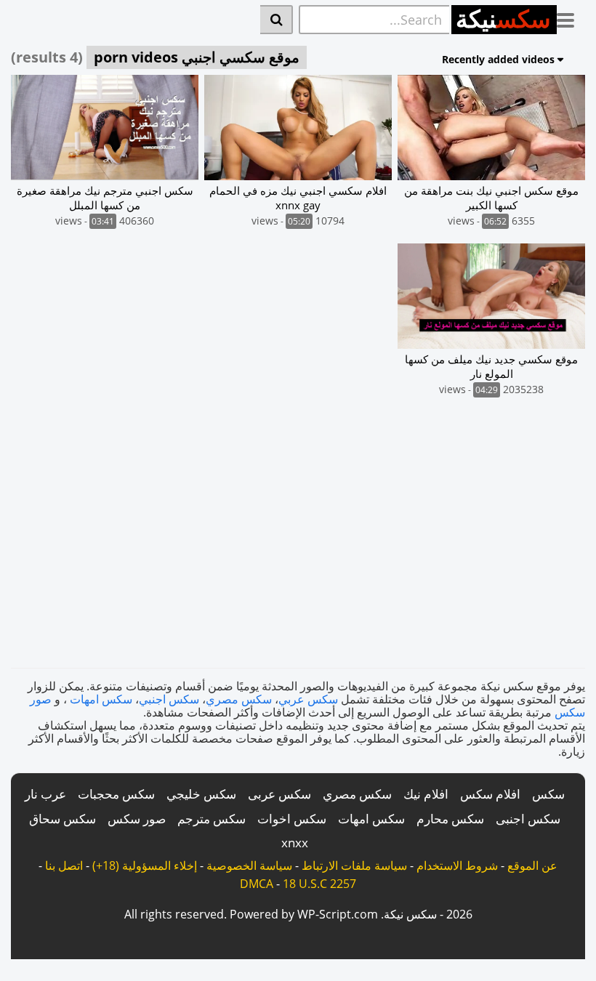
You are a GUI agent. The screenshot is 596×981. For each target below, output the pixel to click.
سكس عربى (279, 794)
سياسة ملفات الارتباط (354, 865)
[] (276, 19)
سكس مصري (239, 699)
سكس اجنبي (169, 699)
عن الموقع (532, 865)
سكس (548, 794)
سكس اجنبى (528, 818)
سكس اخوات (291, 818)
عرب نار (45, 794)
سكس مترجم (211, 818)
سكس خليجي (201, 794)
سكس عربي (308, 699)
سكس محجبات (116, 794)
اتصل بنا (64, 865)
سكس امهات (101, 699)
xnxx (294, 842)
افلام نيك (425, 794)
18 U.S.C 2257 (319, 884)
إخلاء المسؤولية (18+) (144, 865)
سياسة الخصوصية (249, 865)
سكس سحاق (62, 818)
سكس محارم (450, 818)
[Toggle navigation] (571, 17)
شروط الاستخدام (457, 865)
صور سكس (137, 818)
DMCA (256, 884)
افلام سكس (490, 794)
